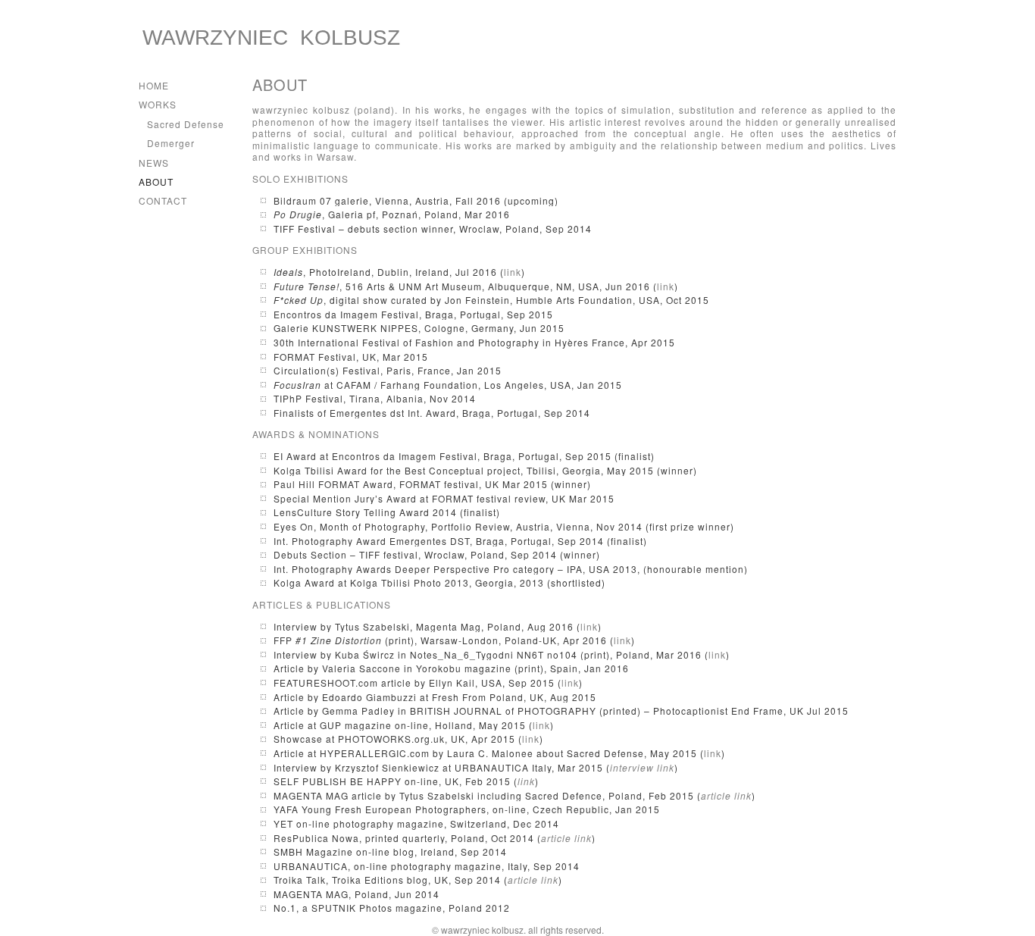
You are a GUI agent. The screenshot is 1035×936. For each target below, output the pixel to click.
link (512, 271)
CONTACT (163, 200)
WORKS (158, 104)
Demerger (171, 142)
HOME (154, 85)
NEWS (154, 162)
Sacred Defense (185, 123)
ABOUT (156, 181)
